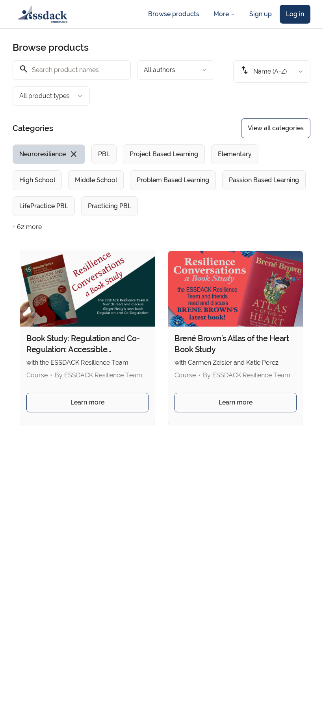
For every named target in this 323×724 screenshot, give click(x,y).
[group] (161, 180)
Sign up (260, 14)
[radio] (49, 154)
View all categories (276, 128)
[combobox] (175, 70)
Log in (295, 14)
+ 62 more (27, 227)
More (221, 14)
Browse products (173, 14)
